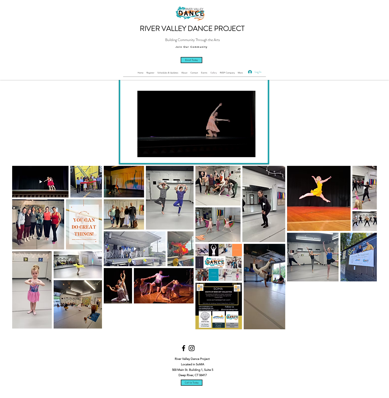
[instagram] (192, 348)
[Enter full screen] (264, 159)
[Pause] (124, 159)
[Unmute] (129, 159)
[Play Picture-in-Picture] (258, 159)
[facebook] (184, 348)
